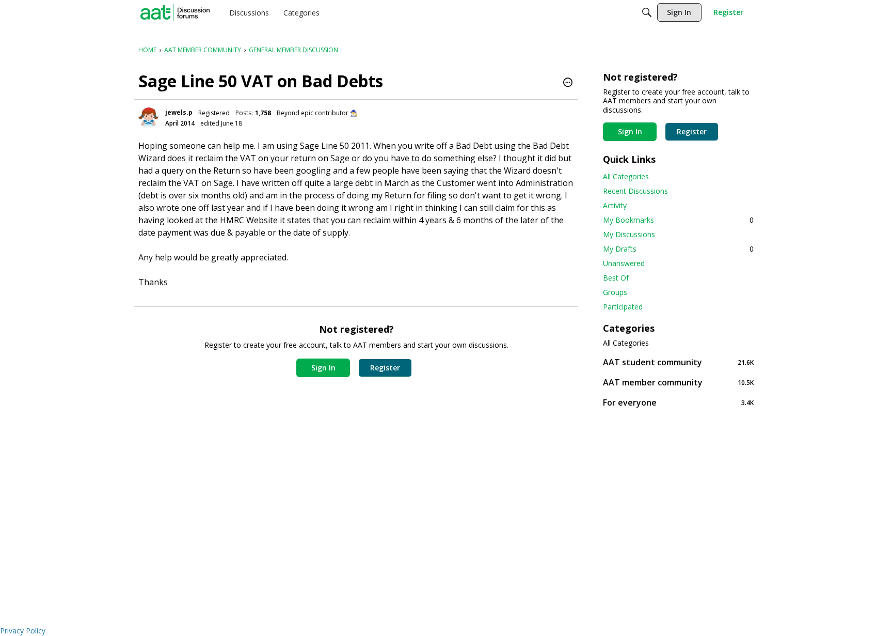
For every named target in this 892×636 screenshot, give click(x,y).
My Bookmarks (678, 220)
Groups (615, 292)
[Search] (647, 12)
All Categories (626, 176)
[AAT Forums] (175, 12)
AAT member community (678, 382)
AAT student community (678, 361)
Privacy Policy (22, 630)
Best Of (616, 278)
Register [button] (385, 368)
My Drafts (678, 249)
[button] (568, 83)
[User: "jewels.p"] (148, 117)
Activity (615, 205)
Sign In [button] (323, 368)
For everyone (678, 402)
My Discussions (629, 234)
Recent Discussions (635, 191)
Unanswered (624, 263)
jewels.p (179, 112)
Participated (623, 307)
